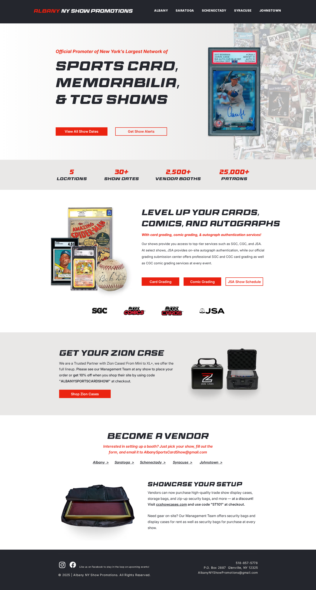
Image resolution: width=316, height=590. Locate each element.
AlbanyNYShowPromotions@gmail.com (228, 572)
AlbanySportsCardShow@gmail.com (175, 452)
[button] (141, 131)
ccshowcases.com (171, 504)
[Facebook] (73, 565)
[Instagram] (62, 565)
